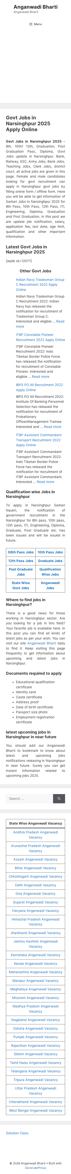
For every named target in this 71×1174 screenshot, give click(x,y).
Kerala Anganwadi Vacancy (35, 964)
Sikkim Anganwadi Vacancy (35, 1054)
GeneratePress (35, 1168)
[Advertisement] (35, 67)
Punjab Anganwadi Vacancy (35, 1037)
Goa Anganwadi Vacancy (35, 894)
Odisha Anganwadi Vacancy (35, 1028)
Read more (40, 377)
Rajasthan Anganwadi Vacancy (35, 1046)
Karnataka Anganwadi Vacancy (35, 955)
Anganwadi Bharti (36, 7)
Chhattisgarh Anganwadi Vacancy (35, 876)
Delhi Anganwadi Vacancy (35, 885)
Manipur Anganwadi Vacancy (35, 981)
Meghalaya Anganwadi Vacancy (35, 989)
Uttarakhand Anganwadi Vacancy (35, 1102)
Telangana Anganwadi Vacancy (36, 1071)
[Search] (59, 799)
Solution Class (17, 1133)
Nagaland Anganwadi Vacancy (35, 1020)
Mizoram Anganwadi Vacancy (35, 998)
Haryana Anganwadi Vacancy (35, 911)
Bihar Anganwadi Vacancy (35, 868)
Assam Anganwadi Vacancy (35, 859)
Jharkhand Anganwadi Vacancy (35, 933)
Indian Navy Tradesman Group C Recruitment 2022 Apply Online (40, 285)
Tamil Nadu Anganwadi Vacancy (35, 1063)
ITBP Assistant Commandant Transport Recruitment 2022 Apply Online (39, 440)
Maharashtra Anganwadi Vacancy (35, 972)
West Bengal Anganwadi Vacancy (35, 1110)
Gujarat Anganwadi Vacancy (35, 902)
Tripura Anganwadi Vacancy (35, 1080)
